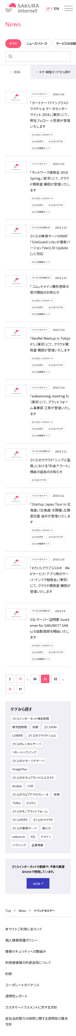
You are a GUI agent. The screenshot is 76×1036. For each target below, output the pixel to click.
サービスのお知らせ (41, 227)
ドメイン (46, 836)
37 (20, 689)
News (22, 910)
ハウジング (19, 845)
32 (55, 679)
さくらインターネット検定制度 (30, 718)
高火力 (46, 828)
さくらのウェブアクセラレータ (30, 794)
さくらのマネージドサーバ (28, 761)
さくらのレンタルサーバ (42, 134)
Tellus (16, 803)
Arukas (17, 786)
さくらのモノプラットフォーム (30, 811)
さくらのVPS (37, 141)
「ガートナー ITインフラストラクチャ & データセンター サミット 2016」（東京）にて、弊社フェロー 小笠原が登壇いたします (50, 114)
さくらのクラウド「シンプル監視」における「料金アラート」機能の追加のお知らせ (50, 465)
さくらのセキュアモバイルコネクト (33, 777)
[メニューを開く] (68, 8)
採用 (57, 794)
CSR (30, 786)
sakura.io (18, 836)
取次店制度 (19, 727)
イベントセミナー (40, 94)
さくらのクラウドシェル (42, 735)
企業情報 (37, 845)
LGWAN (17, 735)
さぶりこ (31, 803)
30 (35, 679)
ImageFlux (19, 769)
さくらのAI (50, 727)
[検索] (10, 56)
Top (8, 910)
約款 (35, 727)
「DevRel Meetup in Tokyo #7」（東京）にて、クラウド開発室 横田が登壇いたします (50, 344)
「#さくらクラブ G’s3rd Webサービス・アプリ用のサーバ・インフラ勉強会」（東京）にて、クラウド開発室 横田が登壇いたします (50, 579)
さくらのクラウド (55, 141)
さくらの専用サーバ (40, 148)
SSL (33, 836)
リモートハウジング (24, 752)
